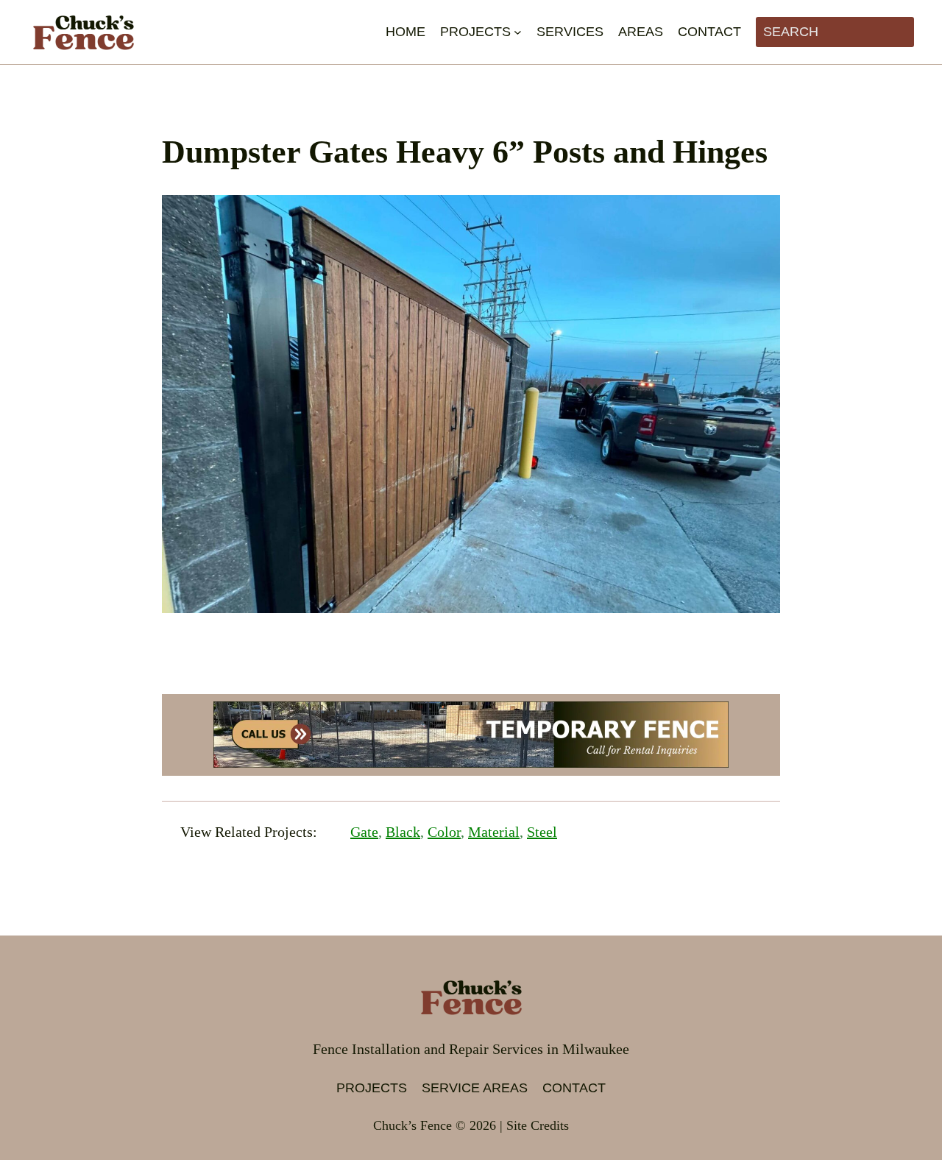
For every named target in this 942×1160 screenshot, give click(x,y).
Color (444, 832)
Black (403, 832)
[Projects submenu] (518, 32)
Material (494, 832)
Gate (364, 832)
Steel (542, 832)
